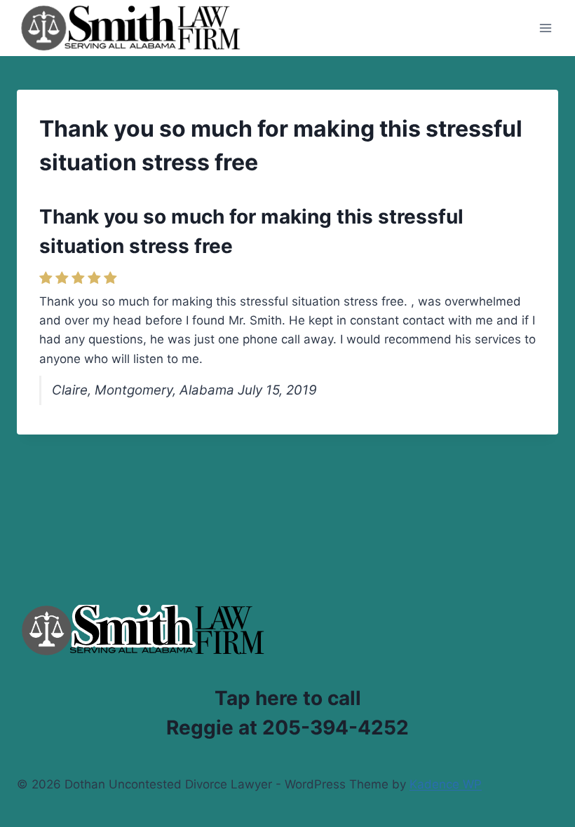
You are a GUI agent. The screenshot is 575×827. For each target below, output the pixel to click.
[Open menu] (545, 28)
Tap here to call (288, 698)
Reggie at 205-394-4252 (287, 727)
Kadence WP (446, 784)
